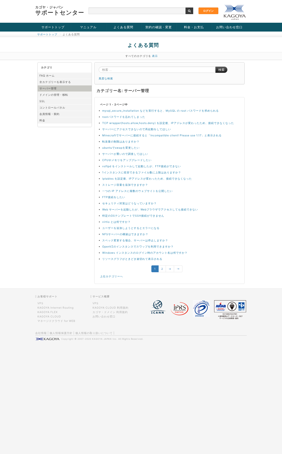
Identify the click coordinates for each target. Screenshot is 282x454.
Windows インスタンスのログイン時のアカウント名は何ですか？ (144, 252)
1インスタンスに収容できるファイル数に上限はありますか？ (141, 172)
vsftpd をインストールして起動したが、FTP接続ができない (141, 166)
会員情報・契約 (49, 114)
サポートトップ (53, 27)
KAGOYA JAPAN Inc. (104, 339)
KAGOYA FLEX (47, 312)
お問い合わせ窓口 (229, 27)
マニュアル (88, 27)
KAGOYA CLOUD (49, 316)
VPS (40, 303)
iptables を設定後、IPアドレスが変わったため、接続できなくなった (147, 178)
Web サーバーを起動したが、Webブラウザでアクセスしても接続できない (150, 209)
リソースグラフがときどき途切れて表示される (132, 259)
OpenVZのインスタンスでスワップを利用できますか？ (138, 246)
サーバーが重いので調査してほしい (125, 154)
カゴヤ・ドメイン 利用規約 (110, 312)
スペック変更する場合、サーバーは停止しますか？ (135, 240)
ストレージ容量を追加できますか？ (125, 184)
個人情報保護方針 (61, 333)
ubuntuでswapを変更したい (121, 147)
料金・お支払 (194, 27)
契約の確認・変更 (158, 27)
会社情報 (41, 333)
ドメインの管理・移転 (53, 94)
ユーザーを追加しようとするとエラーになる (131, 228)
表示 (155, 56)
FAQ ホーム (47, 75)
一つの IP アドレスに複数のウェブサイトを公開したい (137, 191)
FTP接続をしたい (113, 197)
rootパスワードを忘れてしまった (123, 116)
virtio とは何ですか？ (116, 221)
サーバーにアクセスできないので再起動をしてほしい (136, 129)
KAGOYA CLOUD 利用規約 (110, 307)
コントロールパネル (52, 107)
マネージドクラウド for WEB (56, 321)
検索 (221, 69)
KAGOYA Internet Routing (55, 307)
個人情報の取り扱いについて (94, 333)
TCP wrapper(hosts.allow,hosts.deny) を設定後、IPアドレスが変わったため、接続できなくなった (168, 123)
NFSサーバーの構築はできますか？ (125, 234)
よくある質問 (123, 27)
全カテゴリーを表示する (55, 82)
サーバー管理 (48, 88)
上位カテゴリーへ (111, 276)
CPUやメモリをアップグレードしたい (127, 160)
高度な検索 (106, 78)
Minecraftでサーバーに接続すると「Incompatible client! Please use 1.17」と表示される (162, 135)
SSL (42, 101)
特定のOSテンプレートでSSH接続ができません (133, 215)
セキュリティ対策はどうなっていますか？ (129, 203)
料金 (42, 120)
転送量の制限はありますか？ (120, 141)
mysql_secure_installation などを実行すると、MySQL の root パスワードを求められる (160, 110)
